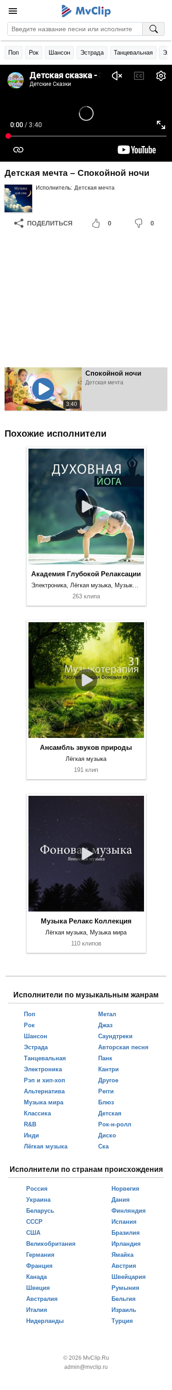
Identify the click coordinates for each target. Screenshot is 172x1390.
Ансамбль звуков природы (86, 747)
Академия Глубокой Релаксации (86, 574)
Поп (13, 52)
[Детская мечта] (18, 198)
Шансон (59, 52)
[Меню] (13, 11)
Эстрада (92, 52)
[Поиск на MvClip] (154, 29)
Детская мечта (94, 188)
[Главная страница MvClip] (86, 11)
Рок (34, 52)
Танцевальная (133, 52)
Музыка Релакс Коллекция (86, 921)
